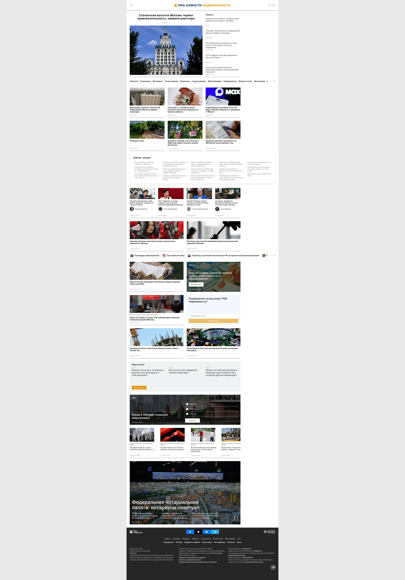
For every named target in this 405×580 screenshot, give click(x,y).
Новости (209, 15)
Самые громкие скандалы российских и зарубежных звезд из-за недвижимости (146, 169)
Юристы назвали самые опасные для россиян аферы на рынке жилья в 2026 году (203, 177)
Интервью (186, 539)
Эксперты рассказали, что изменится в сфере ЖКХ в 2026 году (230, 171)
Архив (239, 542)
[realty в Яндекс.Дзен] (198, 532)
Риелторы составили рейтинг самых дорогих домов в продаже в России (231, 164)
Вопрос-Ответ (138, 365)
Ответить (192, 420)
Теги (238, 539)
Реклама (179, 542)
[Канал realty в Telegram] (215, 532)
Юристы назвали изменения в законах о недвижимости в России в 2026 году (202, 164)
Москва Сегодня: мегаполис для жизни (143, 314)
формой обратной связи (236, 555)
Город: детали (206, 539)
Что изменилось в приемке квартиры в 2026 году (144, 163)
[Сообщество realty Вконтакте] (207, 532)
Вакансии (133, 553)
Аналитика (176, 539)
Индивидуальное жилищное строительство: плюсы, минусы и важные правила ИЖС (231, 177)
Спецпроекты (169, 542)
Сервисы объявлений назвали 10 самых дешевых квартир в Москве (175, 177)
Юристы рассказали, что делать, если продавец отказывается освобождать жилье (175, 164)
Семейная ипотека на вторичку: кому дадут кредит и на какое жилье (258, 169)
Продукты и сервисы (192, 542)
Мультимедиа (230, 539)
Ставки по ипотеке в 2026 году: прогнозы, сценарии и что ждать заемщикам (202, 171)
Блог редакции (219, 542)
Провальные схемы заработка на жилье (259, 175)
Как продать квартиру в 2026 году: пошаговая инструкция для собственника (146, 176)
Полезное (195, 539)
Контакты (231, 542)
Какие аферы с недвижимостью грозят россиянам (259, 163)
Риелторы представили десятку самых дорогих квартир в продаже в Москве (174, 171)
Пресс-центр (207, 542)
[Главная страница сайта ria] (186, 5)
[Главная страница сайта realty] (202, 5)
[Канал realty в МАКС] (190, 532)
